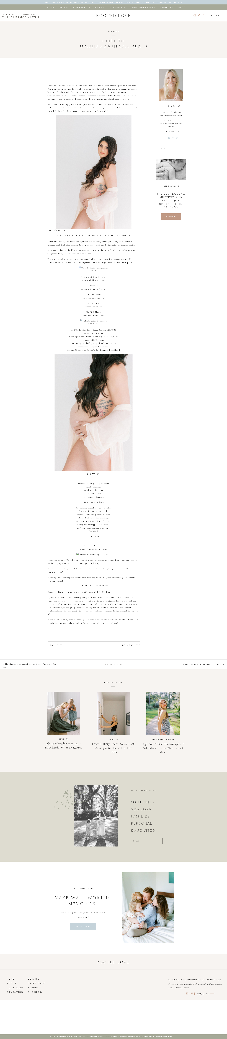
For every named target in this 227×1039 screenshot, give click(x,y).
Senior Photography (163, 739)
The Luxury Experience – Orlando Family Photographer (201, 664)
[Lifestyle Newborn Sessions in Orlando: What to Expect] (63, 713)
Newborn (113, 32)
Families (113, 739)
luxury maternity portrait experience (85, 601)
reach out (113, 623)
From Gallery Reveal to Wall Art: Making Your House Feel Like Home (113, 748)
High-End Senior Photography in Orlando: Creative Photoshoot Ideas (163, 748)
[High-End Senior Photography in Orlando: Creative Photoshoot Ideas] (163, 713)
